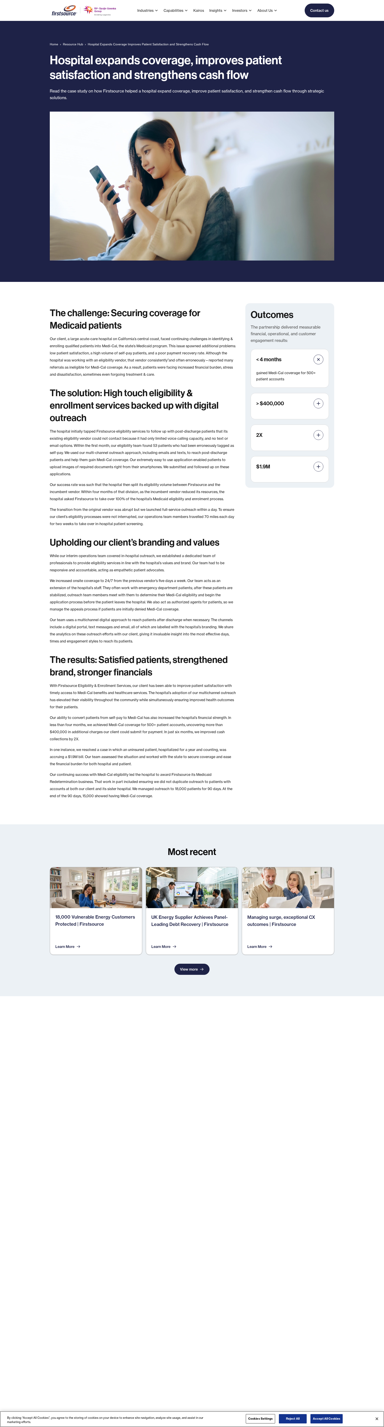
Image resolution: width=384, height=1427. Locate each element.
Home (54, 44)
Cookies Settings (260, 1418)
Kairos (198, 10)
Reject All (293, 1418)
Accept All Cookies (326, 1418)
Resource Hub (73, 44)
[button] (150, 10)
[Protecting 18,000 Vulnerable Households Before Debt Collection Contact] (96, 911)
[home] (84, 10)
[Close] (377, 1419)
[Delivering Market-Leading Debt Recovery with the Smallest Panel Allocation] (192, 911)
